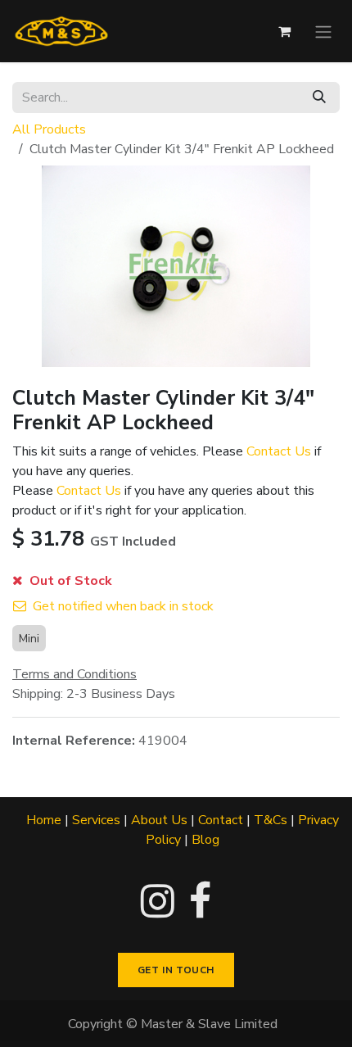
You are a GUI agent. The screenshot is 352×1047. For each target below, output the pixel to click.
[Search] (319, 97)
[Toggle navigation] (323, 31)
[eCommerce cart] (284, 31)
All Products (49, 129)
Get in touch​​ (176, 970)
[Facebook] (200, 901)
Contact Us (278, 451)
